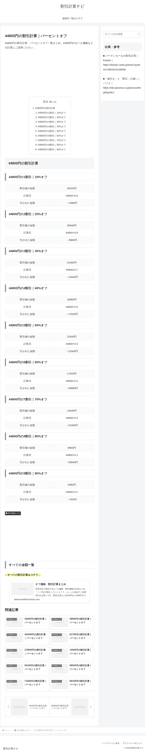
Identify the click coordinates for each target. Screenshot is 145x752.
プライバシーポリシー (132, 743)
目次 (45, 101)
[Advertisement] (49, 73)
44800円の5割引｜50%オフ (52, 131)
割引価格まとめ (14, 513)
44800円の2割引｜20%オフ (52, 117)
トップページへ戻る (111, 743)
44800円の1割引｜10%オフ (52, 112)
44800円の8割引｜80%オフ (52, 144)
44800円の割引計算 (45, 108)
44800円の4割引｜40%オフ (52, 126)
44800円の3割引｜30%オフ (52, 122)
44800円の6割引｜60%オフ (52, 135)
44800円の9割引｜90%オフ (52, 149)
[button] (139, 34)
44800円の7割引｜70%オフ (52, 140)
